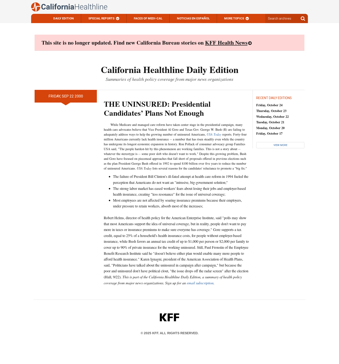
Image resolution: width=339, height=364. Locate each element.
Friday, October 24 (269, 105)
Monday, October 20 (270, 127)
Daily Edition (63, 18)
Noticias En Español (193, 18)
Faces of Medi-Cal (148, 18)
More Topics (234, 18)
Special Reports (101, 18)
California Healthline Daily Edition (169, 69)
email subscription (200, 282)
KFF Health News (226, 42)
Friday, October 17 (269, 133)
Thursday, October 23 (271, 110)
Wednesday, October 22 (272, 116)
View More (280, 145)
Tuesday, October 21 (270, 122)
